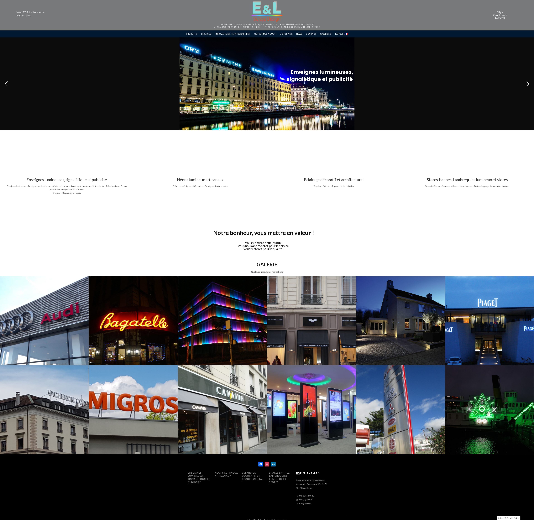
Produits (191, 34)
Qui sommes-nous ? (264, 34)
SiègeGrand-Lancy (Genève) (500, 15)
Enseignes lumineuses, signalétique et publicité (67, 179)
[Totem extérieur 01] (400, 409)
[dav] (222, 409)
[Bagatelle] (133, 320)
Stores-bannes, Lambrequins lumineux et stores (467, 179)
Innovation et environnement (232, 34)
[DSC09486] (311, 320)
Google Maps (305, 503)
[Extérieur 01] (400, 320)
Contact (311, 34)
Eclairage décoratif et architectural (333, 179)
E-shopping (286, 34)
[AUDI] (44, 320)
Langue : (340, 34)
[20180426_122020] (133, 409)
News (299, 34)
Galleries (325, 34)
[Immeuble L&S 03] (222, 320)
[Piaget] (489, 320)
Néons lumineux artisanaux (200, 179)
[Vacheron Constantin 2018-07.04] (44, 409)
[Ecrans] (311, 409)
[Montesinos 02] (489, 409)
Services (206, 34)
